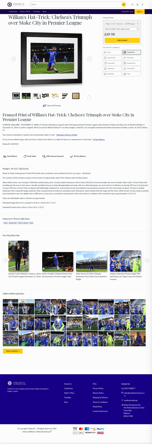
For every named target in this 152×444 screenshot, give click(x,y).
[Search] (124, 4)
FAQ (94, 384)
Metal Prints (97, 407)
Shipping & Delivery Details (66, 135)
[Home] (16, 4)
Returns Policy (98, 393)
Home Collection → (13, 351)
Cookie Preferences (100, 411)
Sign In (139, 11)
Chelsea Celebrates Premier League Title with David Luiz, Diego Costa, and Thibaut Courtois (126, 276)
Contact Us (125, 384)
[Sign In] (142, 4)
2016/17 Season (23, 223)
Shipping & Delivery (100, 397)
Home (5, 223)
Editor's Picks (25, 11)
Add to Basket (122, 40)
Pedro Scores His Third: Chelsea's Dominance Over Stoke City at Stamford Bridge (91, 276)
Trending (36, 11)
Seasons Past (13, 223)
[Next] (89, 59)
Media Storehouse (43, 432)
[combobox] (75, 4)
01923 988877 (129, 388)
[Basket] (137, 4)
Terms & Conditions (100, 402)
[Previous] (13, 59)
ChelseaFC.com (127, 11)
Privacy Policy (98, 388)
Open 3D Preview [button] (54, 106)
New (44, 11)
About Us (68, 384)
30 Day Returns (99, 139)
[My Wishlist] (132, 4)
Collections (13, 11)
